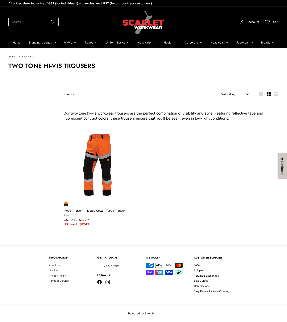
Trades (89, 42)
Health (168, 42)
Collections (25, 56)
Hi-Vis (68, 42)
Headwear (218, 42)
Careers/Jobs (201, 286)
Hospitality (145, 42)
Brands (266, 42)
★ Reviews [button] (282, 165)
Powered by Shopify (141, 313)
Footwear (243, 42)
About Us (54, 265)
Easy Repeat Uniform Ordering (211, 291)
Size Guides (201, 280)
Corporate (192, 42)
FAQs (197, 265)
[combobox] (33, 22)
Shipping (199, 270)
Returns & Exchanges (206, 275)
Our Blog (54, 270)
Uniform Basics (116, 42)
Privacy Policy (57, 275)
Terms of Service (59, 280)
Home (17, 42)
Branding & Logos (41, 42)
